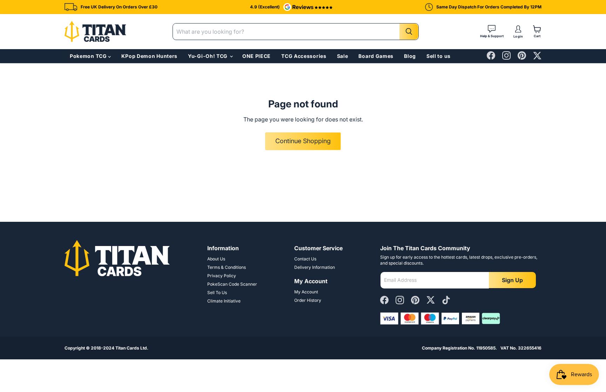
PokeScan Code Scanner (232, 284)
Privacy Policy (221, 275)
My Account (306, 291)
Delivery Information (314, 267)
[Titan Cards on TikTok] (446, 300)
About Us (216, 258)
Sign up (512, 280)
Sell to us (438, 56)
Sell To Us (217, 292)
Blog (410, 56)
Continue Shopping (303, 141)
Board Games (375, 56)
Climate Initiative (224, 301)
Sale (342, 56)
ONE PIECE (256, 56)
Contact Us (305, 258)
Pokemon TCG (89, 56)
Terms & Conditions (226, 267)
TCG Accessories (303, 56)
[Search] (408, 32)
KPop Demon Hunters (149, 56)
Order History (307, 300)
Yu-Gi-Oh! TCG (208, 56)
